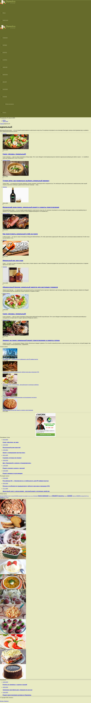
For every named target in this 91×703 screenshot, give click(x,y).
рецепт (55, 496)
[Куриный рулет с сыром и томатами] (13, 543)
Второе (5, 52)
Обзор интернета (9, 104)
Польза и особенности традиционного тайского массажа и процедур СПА (21, 372)
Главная (2, 123)
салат (69, 495)
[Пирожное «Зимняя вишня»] (13, 603)
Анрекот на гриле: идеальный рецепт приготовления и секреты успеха (31, 340)
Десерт (5, 82)
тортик (7, 497)
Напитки (5, 89)
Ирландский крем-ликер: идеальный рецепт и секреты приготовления (31, 207)
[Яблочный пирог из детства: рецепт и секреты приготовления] (10, 409)
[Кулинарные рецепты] (7, 4)
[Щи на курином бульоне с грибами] (13, 588)
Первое (5, 45)
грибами (6, 495)
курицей (20, 495)
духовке (12, 495)
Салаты (5, 59)
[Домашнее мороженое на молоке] (13, 573)
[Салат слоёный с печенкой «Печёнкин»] (13, 663)
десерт (9, 495)
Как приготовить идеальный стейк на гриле (20, 234)
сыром (2, 497)
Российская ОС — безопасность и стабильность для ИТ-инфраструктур (20, 359)
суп (86, 495)
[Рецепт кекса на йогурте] (13, 528)
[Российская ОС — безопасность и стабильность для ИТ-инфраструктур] (10, 358)
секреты (78, 496)
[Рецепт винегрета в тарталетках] (13, 633)
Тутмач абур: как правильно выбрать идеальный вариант (26, 181)
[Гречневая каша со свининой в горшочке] (13, 513)
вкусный (2, 495)
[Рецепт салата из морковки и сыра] (13, 618)
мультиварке (25, 495)
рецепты (61, 496)
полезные (35, 495)
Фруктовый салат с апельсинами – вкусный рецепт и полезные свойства (21, 384)
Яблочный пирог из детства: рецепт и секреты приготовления (18, 410)
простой (50, 495)
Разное (5, 96)
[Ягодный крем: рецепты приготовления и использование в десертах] (10, 396)
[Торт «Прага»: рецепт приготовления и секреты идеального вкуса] (13, 678)
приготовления (43, 496)
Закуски (5, 67)
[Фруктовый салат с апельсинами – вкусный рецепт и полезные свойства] (10, 383)
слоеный (83, 495)
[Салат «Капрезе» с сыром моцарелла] (13, 648)
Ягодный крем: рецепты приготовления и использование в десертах (20, 397)
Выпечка (5, 74)
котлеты (16, 496)
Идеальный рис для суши (13, 260)
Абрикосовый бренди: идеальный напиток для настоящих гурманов (30, 287)
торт (5, 497)
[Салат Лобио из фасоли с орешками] (13, 558)
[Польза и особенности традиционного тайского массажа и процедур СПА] (10, 370)
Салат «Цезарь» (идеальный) (14, 154)
